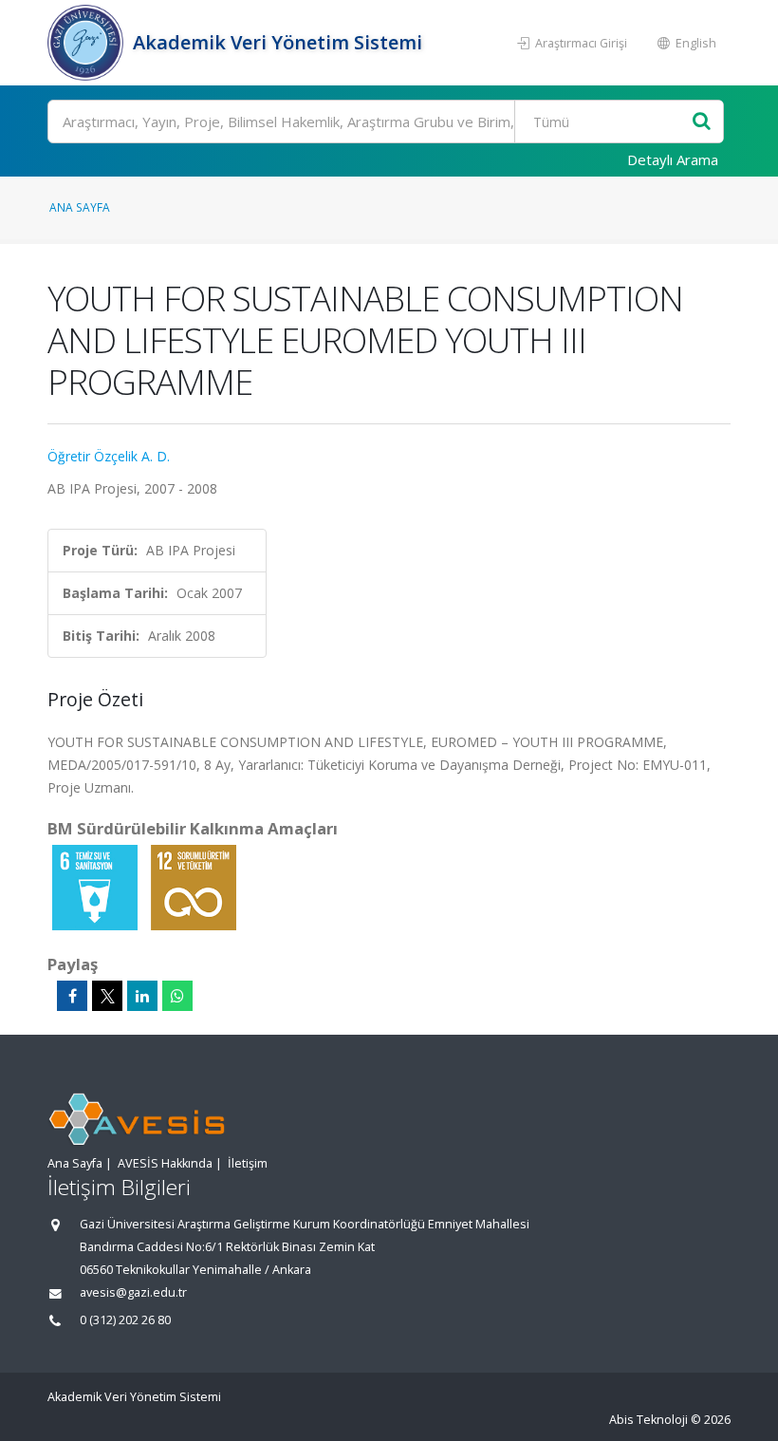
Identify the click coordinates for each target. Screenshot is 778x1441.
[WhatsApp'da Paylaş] (177, 996)
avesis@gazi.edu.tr (133, 1292)
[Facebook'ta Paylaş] (72, 996)
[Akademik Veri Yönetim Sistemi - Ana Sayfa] (87, 42)
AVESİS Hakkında (165, 1163)
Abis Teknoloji (648, 1420)
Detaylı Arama (672, 159)
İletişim (248, 1163)
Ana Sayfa (79, 207)
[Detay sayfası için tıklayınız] (96, 886)
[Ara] (701, 122)
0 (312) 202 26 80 (125, 1320)
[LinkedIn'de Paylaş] (142, 996)
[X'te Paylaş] (107, 996)
